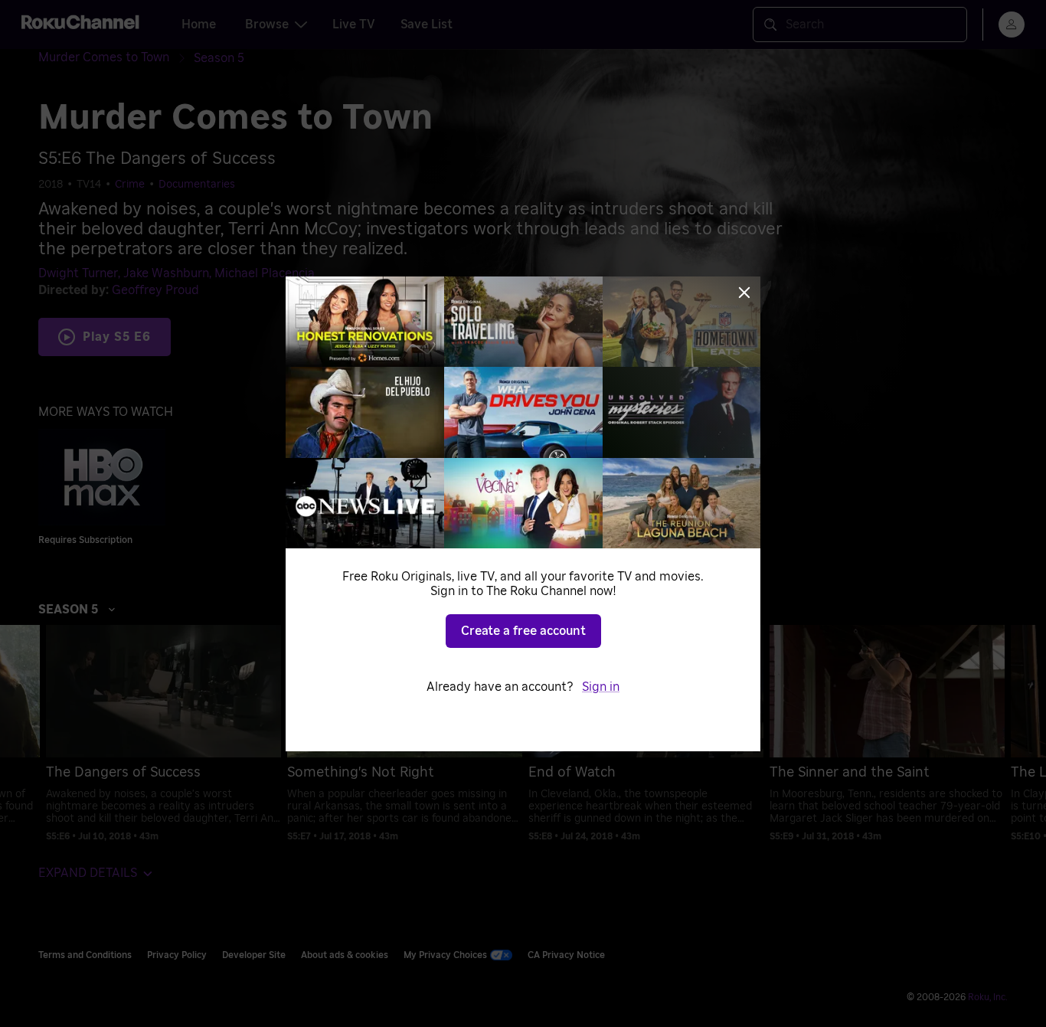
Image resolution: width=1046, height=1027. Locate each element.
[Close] (744, 292)
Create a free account (523, 631)
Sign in (600, 687)
